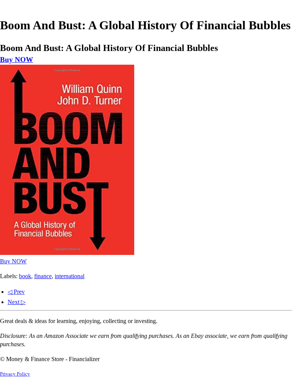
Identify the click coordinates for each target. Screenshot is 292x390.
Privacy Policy (15, 374)
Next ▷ (16, 302)
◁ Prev (16, 291)
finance (43, 276)
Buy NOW (16, 60)
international (69, 276)
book (25, 276)
